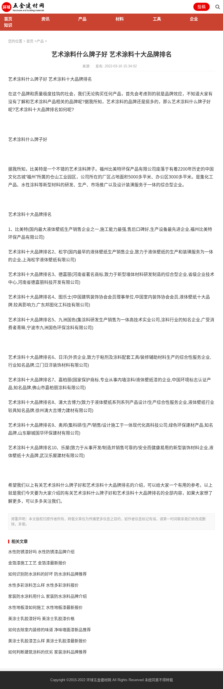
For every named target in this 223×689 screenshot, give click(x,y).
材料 (120, 19)
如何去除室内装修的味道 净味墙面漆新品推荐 (49, 629)
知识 (8, 25)
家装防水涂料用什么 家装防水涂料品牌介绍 (47, 596)
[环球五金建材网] (23, 6)
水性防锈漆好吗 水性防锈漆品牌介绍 (41, 551)
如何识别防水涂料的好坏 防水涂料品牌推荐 (47, 574)
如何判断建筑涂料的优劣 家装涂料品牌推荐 (47, 652)
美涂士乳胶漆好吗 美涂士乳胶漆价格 (41, 618)
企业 (194, 19)
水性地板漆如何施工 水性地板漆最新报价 (45, 607)
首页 (8, 19)
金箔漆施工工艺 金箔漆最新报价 (37, 563)
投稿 (201, 6)
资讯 (45, 19)
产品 (82, 19)
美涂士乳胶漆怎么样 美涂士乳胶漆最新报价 (47, 640)
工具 (157, 19)
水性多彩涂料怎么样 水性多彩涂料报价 (43, 585)
